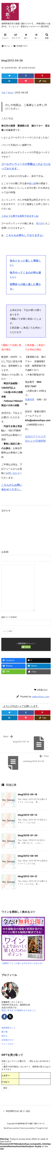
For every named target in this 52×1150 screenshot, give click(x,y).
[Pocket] (26, 81)
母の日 (39, 223)
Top (3, 92)
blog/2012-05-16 (27, 794)
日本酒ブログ (22, 46)
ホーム (7, 46)
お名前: (5, 551)
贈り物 (32, 183)
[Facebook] (26, 75)
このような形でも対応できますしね (19, 215)
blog (10, 92)
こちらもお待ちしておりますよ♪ (25, 235)
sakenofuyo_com (40, 696)
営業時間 (29, 399)
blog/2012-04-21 (27, 876)
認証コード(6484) (9, 617)
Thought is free (41, 1128)
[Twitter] (9, 75)
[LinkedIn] (9, 81)
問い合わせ (14, 473)
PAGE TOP (47, 1112)
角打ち (4, 1036)
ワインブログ (7, 1044)
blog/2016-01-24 (27, 835)
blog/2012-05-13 (27, 814)
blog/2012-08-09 (28, 855)
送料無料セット (8, 1027)
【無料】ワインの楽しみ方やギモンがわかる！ (22, 963)
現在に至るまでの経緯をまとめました (18, 1010)
